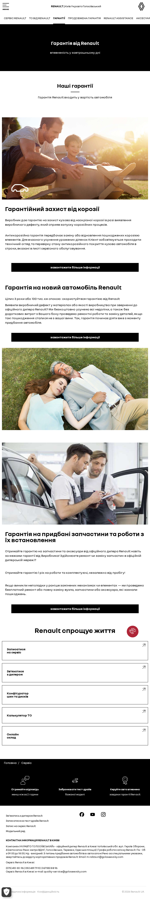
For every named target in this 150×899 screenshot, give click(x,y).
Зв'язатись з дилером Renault (24, 815)
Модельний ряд (15, 831)
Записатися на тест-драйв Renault (27, 820)
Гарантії (59, 18)
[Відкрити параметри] (6, 892)
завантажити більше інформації (75, 267)
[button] (132, 631)
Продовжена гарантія (84, 18)
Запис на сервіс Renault (21, 826)
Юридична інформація (21, 891)
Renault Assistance (118, 18)
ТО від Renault (39, 18)
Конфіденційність (48, 891)
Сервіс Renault (15, 18)
